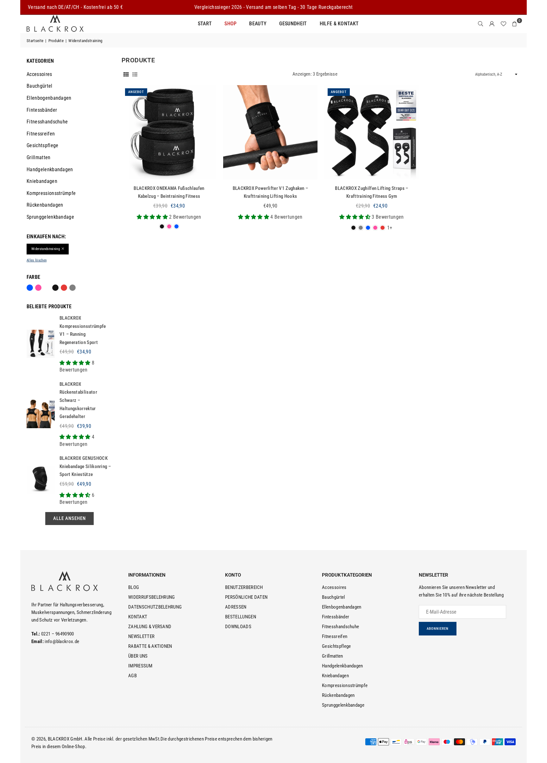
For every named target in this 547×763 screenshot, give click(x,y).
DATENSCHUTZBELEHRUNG (155, 607)
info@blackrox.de (62, 641)
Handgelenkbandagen (50, 169)
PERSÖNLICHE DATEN (246, 597)
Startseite (35, 40)
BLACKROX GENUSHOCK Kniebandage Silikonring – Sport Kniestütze (85, 466)
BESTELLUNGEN (240, 617)
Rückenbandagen (45, 205)
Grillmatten (39, 157)
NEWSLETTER (141, 636)
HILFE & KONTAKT (339, 24)
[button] (514, 23)
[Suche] (480, 23)
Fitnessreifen (41, 134)
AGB (132, 676)
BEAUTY (258, 24)
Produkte (56, 40)
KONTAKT (137, 617)
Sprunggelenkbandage (50, 217)
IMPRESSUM (140, 666)
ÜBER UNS (138, 656)
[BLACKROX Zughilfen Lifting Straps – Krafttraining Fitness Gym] (371, 132)
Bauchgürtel (40, 86)
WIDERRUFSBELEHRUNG (151, 597)
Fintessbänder (42, 110)
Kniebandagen (42, 181)
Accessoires (39, 74)
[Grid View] (126, 74)
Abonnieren (438, 629)
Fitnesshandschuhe (47, 122)
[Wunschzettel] (503, 23)
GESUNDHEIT (293, 24)
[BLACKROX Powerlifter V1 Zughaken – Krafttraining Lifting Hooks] (270, 132)
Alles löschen (37, 260)
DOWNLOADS (238, 626)
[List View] (134, 74)
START (205, 24)
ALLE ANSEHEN (69, 518)
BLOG (133, 587)
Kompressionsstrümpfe (51, 193)
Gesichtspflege (42, 145)
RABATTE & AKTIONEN (150, 646)
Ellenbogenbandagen (49, 98)
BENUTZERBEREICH (244, 587)
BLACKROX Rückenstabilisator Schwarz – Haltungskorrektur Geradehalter (78, 400)
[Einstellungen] (492, 23)
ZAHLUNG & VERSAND (149, 626)
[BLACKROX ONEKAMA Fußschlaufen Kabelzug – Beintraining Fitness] (169, 132)
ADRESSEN (236, 607)
